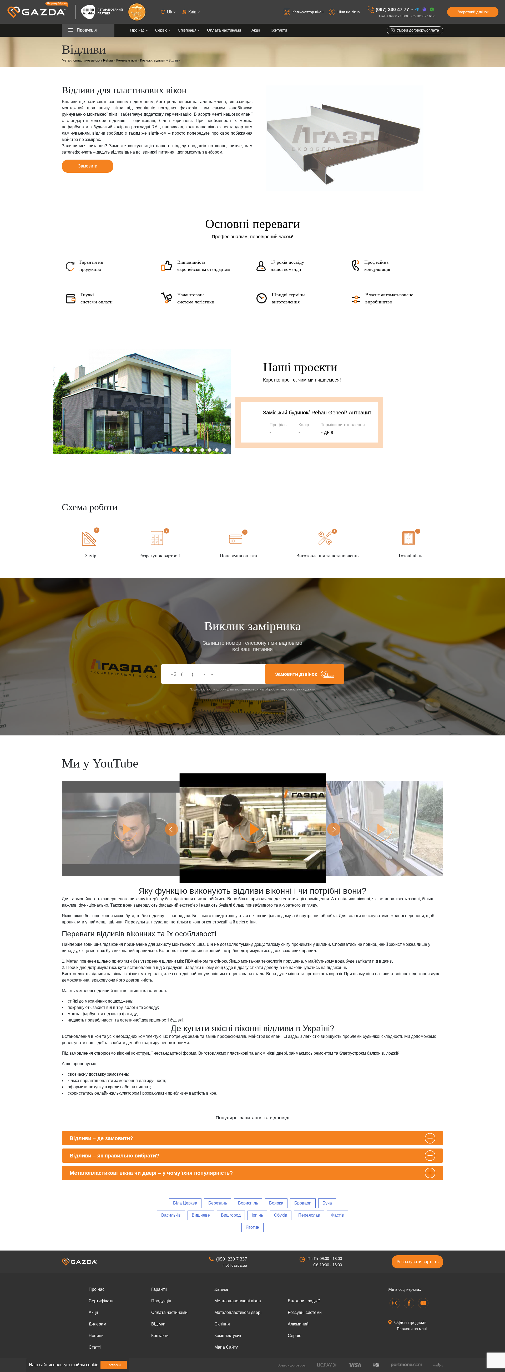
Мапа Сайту (226, 1347)
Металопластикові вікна (237, 1301)
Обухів (280, 1215)
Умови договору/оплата (417, 30)
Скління (222, 1324)
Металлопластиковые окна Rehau (87, 60)
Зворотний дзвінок (472, 12)
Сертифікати (101, 1301)
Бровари (302, 1203)
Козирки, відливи (152, 60)
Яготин (252, 1227)
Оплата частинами (224, 30)
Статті (95, 1347)
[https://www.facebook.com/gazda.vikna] (409, 1303)
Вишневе (201, 1215)
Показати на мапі (412, 1329)
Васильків (171, 1215)
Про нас (137, 30)
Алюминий (298, 1324)
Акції (255, 30)
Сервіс (161, 30)
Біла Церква (185, 1203)
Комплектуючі (126, 60)
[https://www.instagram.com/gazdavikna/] (395, 1303)
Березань (217, 1203)
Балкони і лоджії (304, 1301)
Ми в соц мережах (404, 1289)
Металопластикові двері (237, 1312)
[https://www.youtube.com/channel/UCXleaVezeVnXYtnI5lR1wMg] (423, 1303)
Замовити (87, 166)
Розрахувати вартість (417, 1261)
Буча (327, 1203)
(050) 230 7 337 (231, 1259)
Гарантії (159, 1289)
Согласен (114, 1365)
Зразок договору (291, 1365)
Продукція (161, 1301)
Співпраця (187, 30)
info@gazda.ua (234, 1265)
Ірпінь (257, 1215)
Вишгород (231, 1215)
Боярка (276, 1203)
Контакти (279, 30)
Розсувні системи (305, 1312)
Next (333, 829)
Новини (96, 1335)
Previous (171, 829)
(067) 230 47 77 (392, 9)
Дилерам (97, 1324)
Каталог (221, 1289)
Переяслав (309, 1215)
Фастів (337, 1215)
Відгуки (158, 1324)
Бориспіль (248, 1203)
